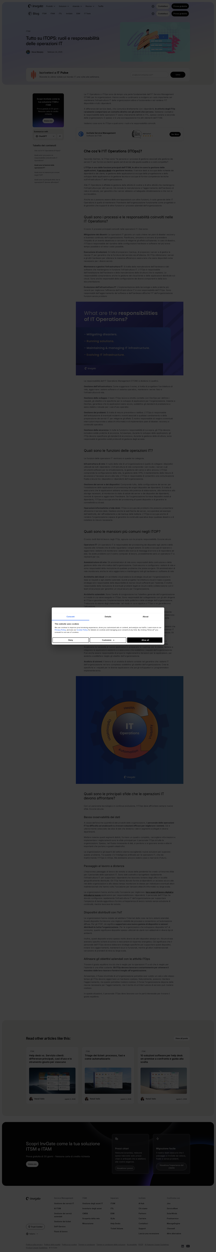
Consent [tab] (70, 616)
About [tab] (145, 616)
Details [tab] (108, 616)
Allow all (145, 640)
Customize (106, 640)
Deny (70, 640)
